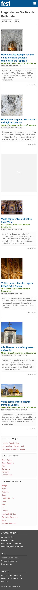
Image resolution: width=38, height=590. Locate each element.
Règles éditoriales (7, 540)
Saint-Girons (7, 460)
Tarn (4, 520)
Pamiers (5, 472)
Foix (3, 466)
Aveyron (5, 492)
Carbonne (6, 469)
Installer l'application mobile (11, 578)
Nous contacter (6, 564)
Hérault (5, 504)
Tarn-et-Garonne (9, 523)
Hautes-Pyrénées (9, 514)
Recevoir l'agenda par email (13, 446)
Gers (4, 501)
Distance (6, 21)
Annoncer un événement (10, 558)
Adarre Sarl (8, 586)
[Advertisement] (19, 173)
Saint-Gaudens (8, 463)
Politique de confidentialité (11, 543)
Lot (3, 507)
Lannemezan (7, 475)
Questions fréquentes (9, 561)
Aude (4, 489)
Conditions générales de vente (12, 547)
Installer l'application (10, 443)
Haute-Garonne (8, 498)
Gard (4, 495)
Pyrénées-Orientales (10, 517)
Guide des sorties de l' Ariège (13, 449)
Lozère (4, 511)
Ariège (4, 485)
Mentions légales (7, 537)
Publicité (4, 581)
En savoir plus (32, 85)
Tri (17, 21)
